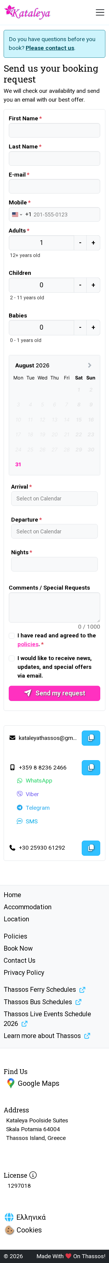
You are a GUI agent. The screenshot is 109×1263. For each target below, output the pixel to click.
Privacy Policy (24, 972)
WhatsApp (39, 780)
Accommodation (27, 907)
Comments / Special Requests (49, 587)
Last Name (23, 146)
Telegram (38, 807)
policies (28, 644)
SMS (32, 821)
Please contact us (50, 47)
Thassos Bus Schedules (38, 1002)
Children (20, 272)
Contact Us (19, 960)
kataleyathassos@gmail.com (48, 737)
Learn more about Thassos (42, 1036)
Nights (19, 552)
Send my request (59, 693)
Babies (18, 315)
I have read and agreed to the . (57, 640)
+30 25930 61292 (41, 847)
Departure (24, 519)
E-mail (17, 174)
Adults (17, 230)
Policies (15, 936)
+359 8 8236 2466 (42, 767)
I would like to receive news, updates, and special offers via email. (55, 667)
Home (12, 895)
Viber (32, 794)
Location (16, 919)
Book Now (18, 948)
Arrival (19, 486)
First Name (23, 118)
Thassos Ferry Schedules (40, 989)
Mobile (18, 202)
